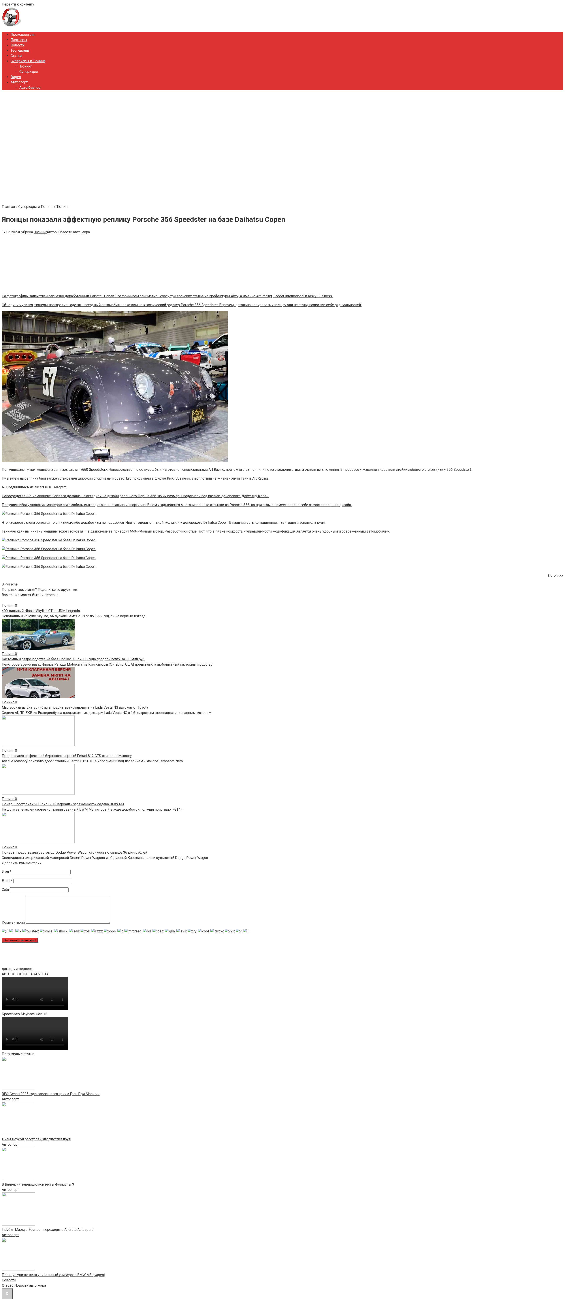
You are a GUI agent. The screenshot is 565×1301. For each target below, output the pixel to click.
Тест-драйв (20, 50)
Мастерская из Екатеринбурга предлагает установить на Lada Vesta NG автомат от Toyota (75, 707)
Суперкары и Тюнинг (28, 61)
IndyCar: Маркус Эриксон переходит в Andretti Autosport (47, 1230)
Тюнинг (25, 66)
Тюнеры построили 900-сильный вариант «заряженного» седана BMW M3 (63, 804)
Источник (555, 575)
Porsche (11, 584)
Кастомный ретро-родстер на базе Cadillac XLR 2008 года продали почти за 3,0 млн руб (73, 659)
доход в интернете (17, 969)
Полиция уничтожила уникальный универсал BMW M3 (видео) (53, 1275)
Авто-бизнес (29, 87)
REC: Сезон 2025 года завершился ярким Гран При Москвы (51, 1094)
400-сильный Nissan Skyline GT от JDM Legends (41, 611)
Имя (6, 872)
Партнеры (19, 40)
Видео (16, 77)
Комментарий (13, 922)
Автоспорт (19, 82)
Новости (17, 45)
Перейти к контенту (18, 4)
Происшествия (23, 34)
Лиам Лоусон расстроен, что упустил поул (36, 1139)
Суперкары (28, 72)
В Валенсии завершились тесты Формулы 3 (38, 1184)
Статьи (16, 56)
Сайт (5, 889)
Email (7, 881)
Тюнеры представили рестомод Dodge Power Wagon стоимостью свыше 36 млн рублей (74, 852)
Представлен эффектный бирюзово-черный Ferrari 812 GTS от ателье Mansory (67, 756)
